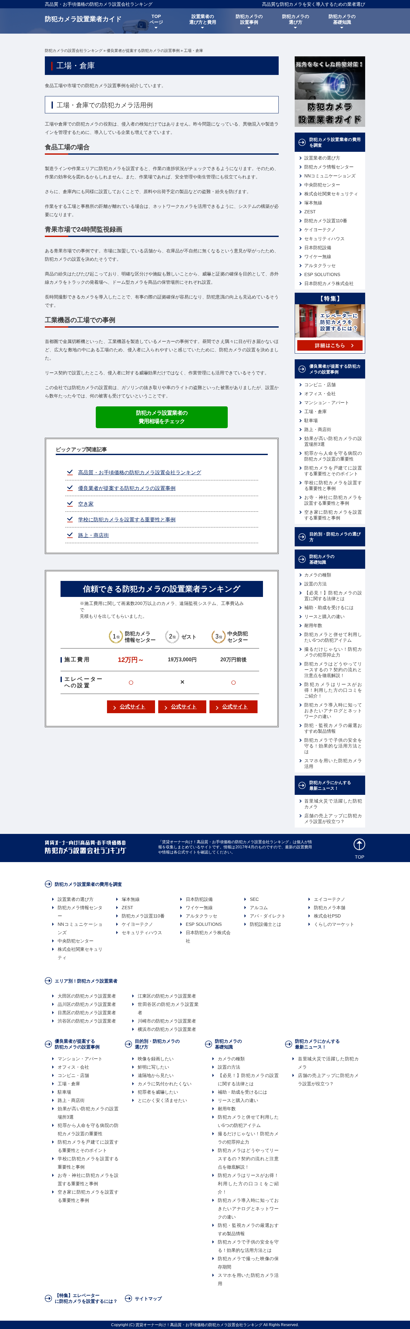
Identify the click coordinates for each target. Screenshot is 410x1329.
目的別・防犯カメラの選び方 (335, 537)
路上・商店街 (93, 535)
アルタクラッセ (320, 265)
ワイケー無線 (317, 256)
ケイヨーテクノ (320, 229)
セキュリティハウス (324, 238)
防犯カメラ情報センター (329, 166)
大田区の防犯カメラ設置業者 (87, 996)
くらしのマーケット (334, 924)
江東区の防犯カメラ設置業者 (167, 996)
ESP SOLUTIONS (322, 274)
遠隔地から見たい (156, 1075)
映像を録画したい (156, 1058)
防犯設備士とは (265, 924)
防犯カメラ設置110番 (325, 220)
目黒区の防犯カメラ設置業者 (87, 1012)
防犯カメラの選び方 (295, 19)
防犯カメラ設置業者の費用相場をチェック (161, 417)
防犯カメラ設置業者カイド (83, 18)
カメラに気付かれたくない (165, 1083)
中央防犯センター (322, 184)
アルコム (259, 907)
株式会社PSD (327, 915)
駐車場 (311, 420)
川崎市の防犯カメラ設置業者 (167, 1020)
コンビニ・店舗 (320, 384)
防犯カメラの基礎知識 (342, 19)
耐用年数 (313, 625)
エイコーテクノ (329, 899)
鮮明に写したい (153, 1067)
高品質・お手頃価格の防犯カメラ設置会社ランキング (98, 4)
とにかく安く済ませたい (162, 1100)
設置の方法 (315, 583)
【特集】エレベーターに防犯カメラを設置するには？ (86, 1298)
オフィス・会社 (320, 393)
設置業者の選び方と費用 (202, 19)
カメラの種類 (317, 574)
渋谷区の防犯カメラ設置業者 (87, 1020)
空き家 (86, 504)
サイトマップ (148, 1298)
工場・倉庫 (315, 411)
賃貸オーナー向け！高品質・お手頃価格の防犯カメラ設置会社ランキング (198, 1325)
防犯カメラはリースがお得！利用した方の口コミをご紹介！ (333, 690)
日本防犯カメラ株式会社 (329, 283)
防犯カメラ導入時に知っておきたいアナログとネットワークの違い (333, 710)
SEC (254, 899)
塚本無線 (313, 202)
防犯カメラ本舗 (329, 907)
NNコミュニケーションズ (330, 175)
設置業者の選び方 (322, 157)
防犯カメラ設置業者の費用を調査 (335, 142)
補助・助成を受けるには (329, 607)
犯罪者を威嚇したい (158, 1092)
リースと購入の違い (324, 616)
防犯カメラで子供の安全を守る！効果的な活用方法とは (333, 746)
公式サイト (132, 706)
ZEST (310, 211)
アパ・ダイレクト (268, 915)
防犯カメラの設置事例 (249, 19)
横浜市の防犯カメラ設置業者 (167, 1029)
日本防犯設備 (317, 247)
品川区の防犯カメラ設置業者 (87, 1004)
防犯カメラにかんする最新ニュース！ (330, 785)
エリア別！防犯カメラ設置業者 (86, 980)
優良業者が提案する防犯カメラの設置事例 (127, 488)
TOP (359, 857)
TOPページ (156, 19)
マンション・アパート (326, 402)
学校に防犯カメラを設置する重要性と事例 (127, 519)
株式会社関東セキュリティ (331, 193)
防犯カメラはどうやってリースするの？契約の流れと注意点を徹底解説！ (333, 669)
